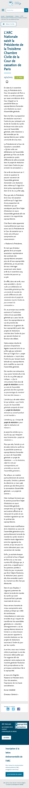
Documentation (9, 16)
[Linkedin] (8, 709)
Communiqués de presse (9, 731)
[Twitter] (13, 709)
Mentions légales (21, 783)
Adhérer (6, 737)
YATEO (21, 784)
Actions (17, 16)
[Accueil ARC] (14, 3)
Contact (4, 729)
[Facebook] (18, 709)
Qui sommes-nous (7, 727)
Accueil (2, 16)
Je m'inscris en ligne (14, 774)
